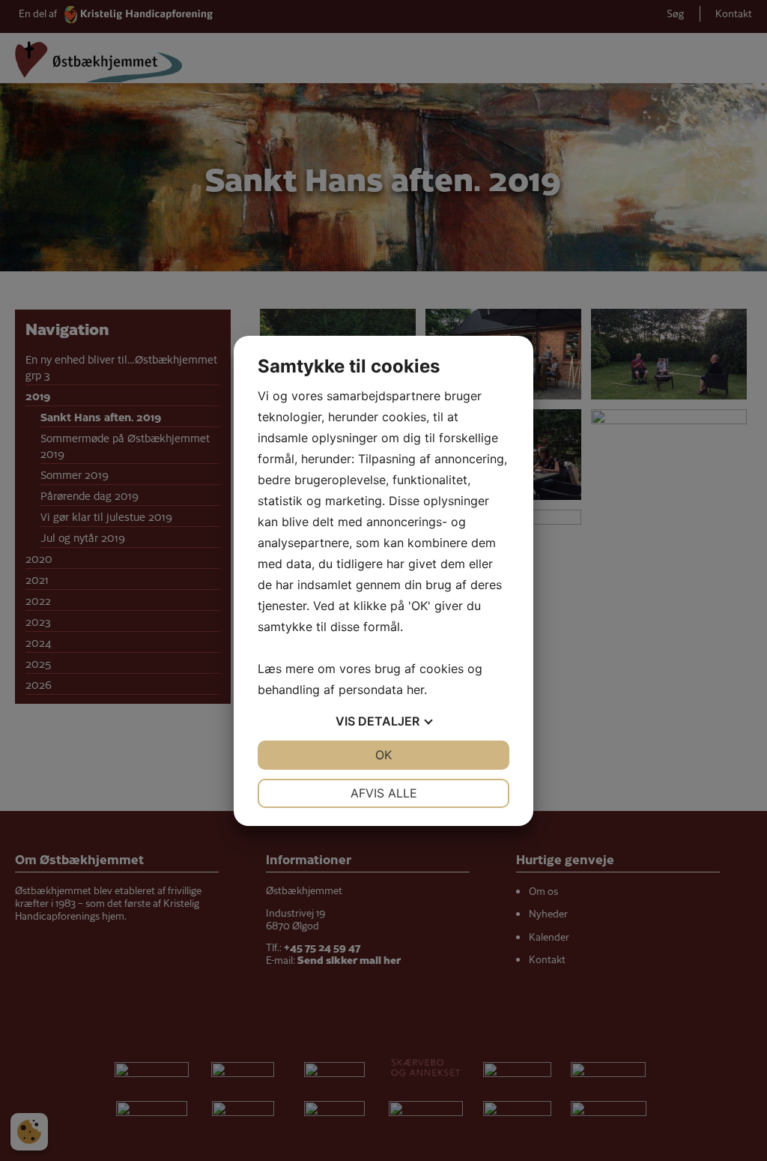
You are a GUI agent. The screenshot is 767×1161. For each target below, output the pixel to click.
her (415, 689)
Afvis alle (384, 792)
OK (383, 754)
